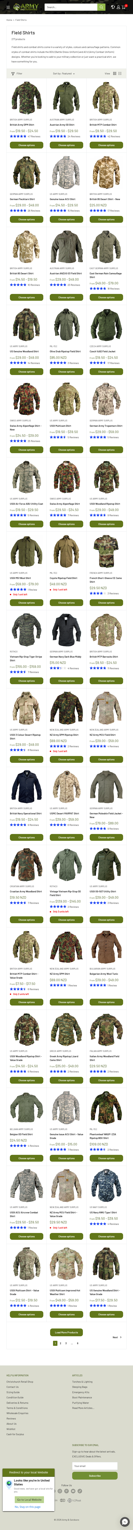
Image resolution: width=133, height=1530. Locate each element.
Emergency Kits (80, 1392)
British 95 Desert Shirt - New (105, 199)
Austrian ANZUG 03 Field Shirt (66, 273)
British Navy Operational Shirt (26, 813)
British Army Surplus (21, 119)
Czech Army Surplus (100, 346)
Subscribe (95, 1475)
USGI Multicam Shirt (60, 425)
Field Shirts (21, 19)
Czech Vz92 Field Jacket (102, 351)
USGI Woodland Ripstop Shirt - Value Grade (26, 1058)
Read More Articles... (83, 1407)
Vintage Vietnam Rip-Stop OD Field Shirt (65, 893)
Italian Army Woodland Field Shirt (104, 1058)
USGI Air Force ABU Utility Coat (26, 503)
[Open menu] (8, 7)
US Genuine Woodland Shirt (24, 351)
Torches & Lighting (82, 1381)
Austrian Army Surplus (62, 119)
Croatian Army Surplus (22, 886)
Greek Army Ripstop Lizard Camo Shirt (64, 1058)
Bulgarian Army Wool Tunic (104, 973)
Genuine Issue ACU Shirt (62, 199)
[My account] (118, 7)
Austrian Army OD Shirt (62, 124)
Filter (19, 73)
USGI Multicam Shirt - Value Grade (24, 1292)
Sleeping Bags (79, 1386)
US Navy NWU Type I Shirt (103, 1212)
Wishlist (10, 1428)
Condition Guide (15, 1397)
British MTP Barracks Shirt (104, 656)
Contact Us (12, 1386)
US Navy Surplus (98, 1207)
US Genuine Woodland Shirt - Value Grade (105, 1292)
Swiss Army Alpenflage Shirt (65, 503)
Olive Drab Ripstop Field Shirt (65, 351)
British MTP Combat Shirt (103, 124)
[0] (124, 7)
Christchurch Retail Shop (19, 1381)
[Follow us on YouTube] (73, 1490)
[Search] (101, 7)
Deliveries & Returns (17, 1402)
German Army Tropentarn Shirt (106, 425)
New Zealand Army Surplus (64, 729)
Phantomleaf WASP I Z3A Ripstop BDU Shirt (103, 1136)
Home (9, 19)
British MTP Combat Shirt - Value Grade (24, 975)
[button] (125, 1522)
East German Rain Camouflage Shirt (106, 275)
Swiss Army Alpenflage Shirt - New (26, 427)
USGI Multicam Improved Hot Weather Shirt (65, 1292)
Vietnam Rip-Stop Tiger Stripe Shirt (26, 658)
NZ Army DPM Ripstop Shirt (64, 734)
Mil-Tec (53, 346)
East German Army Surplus (104, 268)
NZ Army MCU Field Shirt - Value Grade (63, 1214)
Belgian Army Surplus (21, 1129)
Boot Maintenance (82, 1397)
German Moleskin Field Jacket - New (106, 815)
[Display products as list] (120, 73)
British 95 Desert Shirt (22, 273)
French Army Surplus (101, 573)
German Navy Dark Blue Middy (65, 656)
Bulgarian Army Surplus (102, 968)
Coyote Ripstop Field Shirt (63, 578)
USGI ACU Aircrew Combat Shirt (24, 1214)
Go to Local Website (29, 1499)
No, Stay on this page (28, 1507)
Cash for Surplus (15, 1434)
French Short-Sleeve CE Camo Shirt (106, 580)
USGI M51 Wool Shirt (20, 578)
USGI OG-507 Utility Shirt (103, 891)
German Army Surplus (21, 194)
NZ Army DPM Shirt (60, 973)
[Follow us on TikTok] (80, 1490)
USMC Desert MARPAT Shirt (64, 813)
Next (115, 1337)
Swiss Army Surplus (20, 420)
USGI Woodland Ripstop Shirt (105, 503)
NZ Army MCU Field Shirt (103, 734)
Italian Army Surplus (101, 1051)
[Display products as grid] (114, 73)
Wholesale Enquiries (17, 1413)
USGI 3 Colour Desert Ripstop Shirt (25, 736)
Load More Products (66, 1332)
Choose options (26, 145)
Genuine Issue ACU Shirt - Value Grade (66, 1136)
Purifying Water (80, 1402)
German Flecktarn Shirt (22, 199)
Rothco (14, 651)
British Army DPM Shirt (22, 124)
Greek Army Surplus (60, 1051)
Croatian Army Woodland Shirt (26, 891)
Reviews (11, 1418)
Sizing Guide (13, 1392)
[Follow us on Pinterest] (66, 1490)
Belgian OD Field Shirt (21, 1134)
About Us (11, 1423)
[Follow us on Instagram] (60, 1490)
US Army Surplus (58, 194)
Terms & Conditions (17, 1407)
